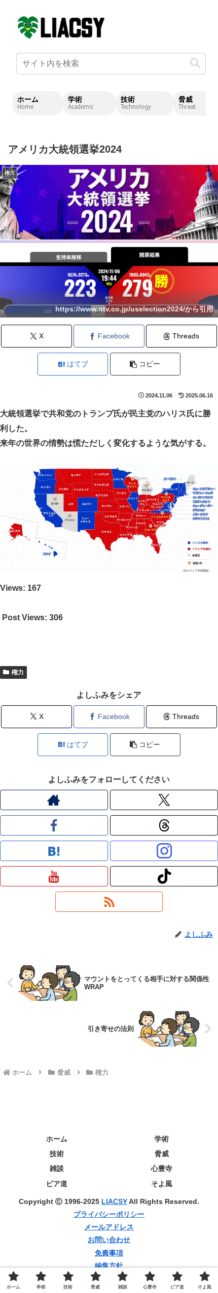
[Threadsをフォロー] (164, 825)
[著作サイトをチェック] (54, 800)
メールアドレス (109, 1227)
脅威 (162, 1154)
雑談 (57, 1168)
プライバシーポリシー (109, 1214)
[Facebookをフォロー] (54, 825)
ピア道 (56, 1184)
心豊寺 (161, 1168)
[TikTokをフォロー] (164, 876)
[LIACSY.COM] (61, 27)
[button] (195, 63)
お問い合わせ (109, 1239)
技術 (57, 1154)
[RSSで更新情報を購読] (109, 902)
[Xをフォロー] (164, 800)
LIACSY (114, 1201)
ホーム (56, 1139)
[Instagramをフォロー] (164, 851)
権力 (18, 672)
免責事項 (109, 1253)
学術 (162, 1139)
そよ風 (161, 1184)
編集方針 (109, 1265)
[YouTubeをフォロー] (54, 876)
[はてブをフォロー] (54, 851)
